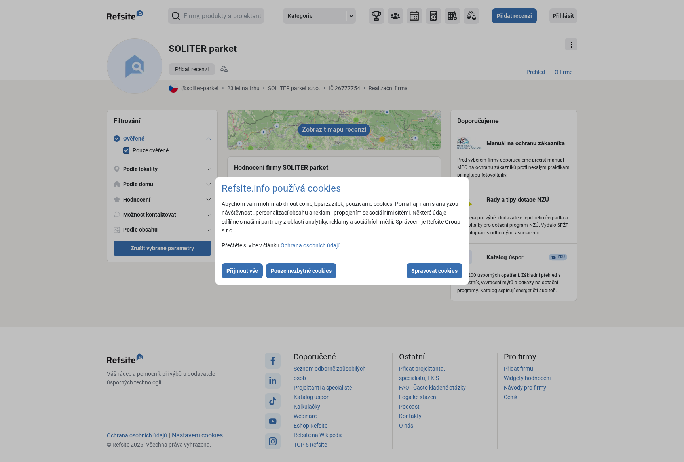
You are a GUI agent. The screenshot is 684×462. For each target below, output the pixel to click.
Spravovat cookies (434, 271)
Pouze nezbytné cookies (301, 271)
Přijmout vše (242, 271)
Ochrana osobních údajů (311, 245)
